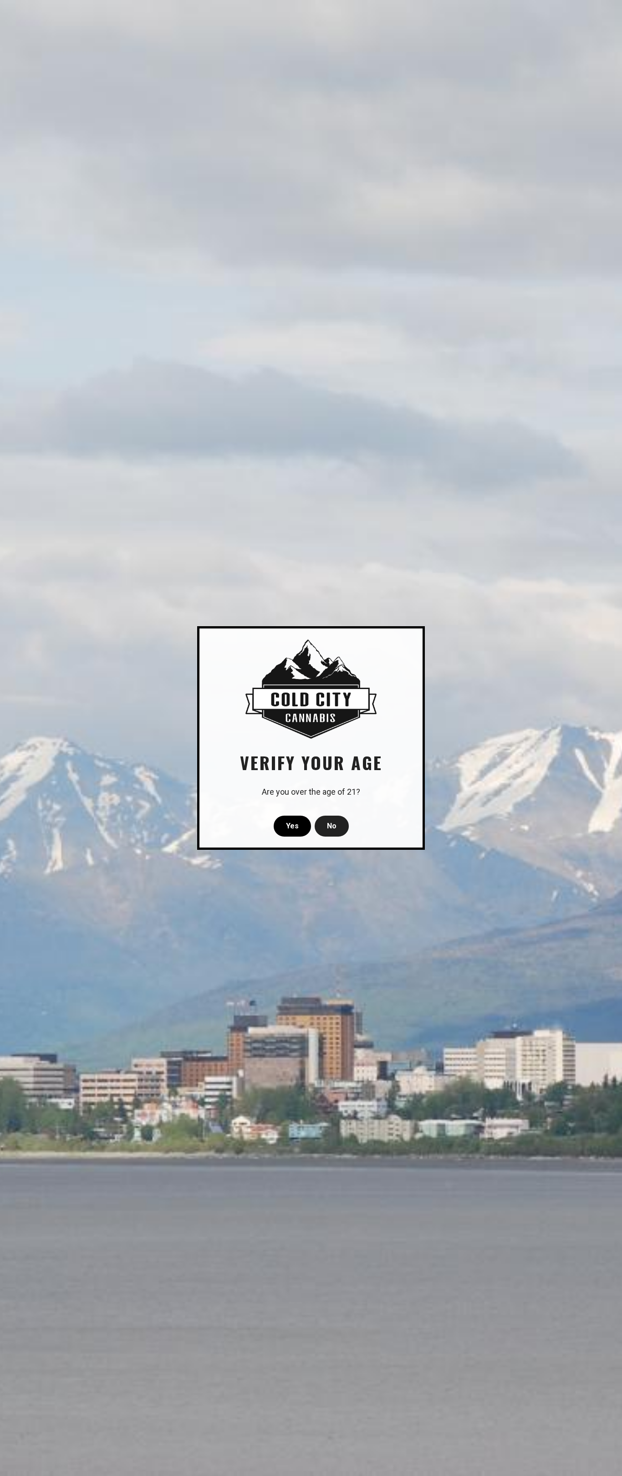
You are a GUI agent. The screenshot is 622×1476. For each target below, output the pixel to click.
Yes (292, 826)
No (331, 826)
